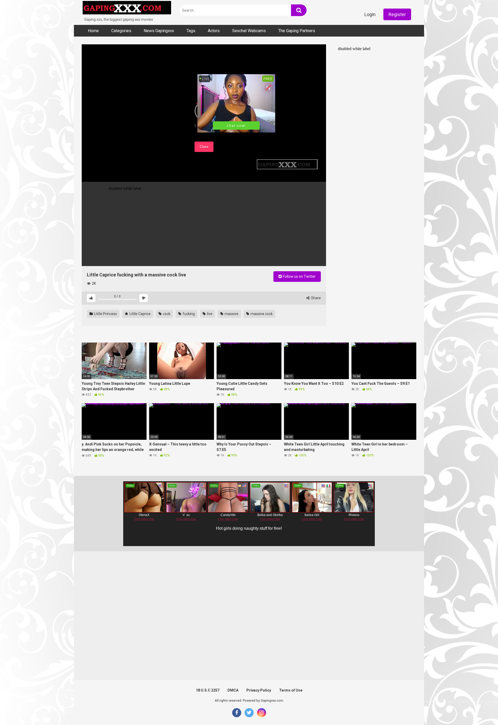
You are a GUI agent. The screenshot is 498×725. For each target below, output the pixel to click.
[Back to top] (481, 709)
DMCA (232, 690)
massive (231, 314)
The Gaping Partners (296, 30)
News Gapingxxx (159, 30)
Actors (214, 30)
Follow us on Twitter (299, 276)
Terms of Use (290, 690)
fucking (188, 314)
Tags (190, 30)
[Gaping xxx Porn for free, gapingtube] (127, 8)
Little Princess (105, 314)
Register (397, 14)
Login (370, 14)
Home (93, 30)
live (209, 314)
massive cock (261, 314)
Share (315, 298)
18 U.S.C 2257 (207, 690)
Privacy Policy (258, 690)
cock (166, 314)
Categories (121, 30)
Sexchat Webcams (249, 30)
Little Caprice (140, 314)
